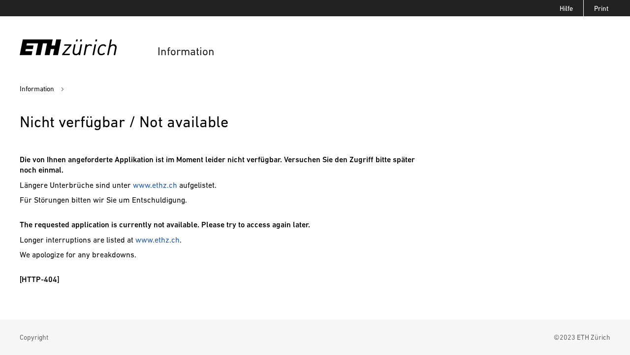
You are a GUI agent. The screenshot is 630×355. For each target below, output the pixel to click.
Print (601, 8)
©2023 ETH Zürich (582, 337)
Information (186, 51)
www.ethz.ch (155, 184)
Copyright (34, 337)
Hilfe (566, 8)
